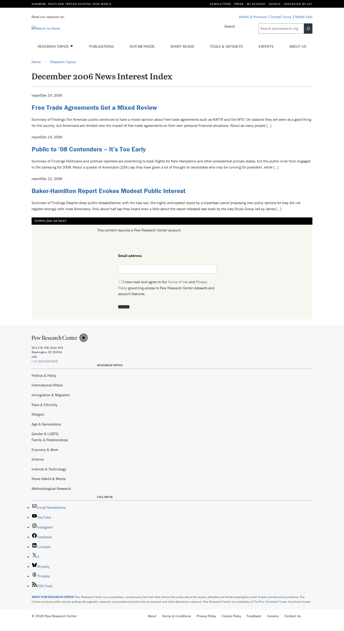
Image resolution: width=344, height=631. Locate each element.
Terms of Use (178, 281)
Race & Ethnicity (45, 404)
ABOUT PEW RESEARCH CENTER (53, 597)
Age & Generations (46, 424)
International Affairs (47, 385)
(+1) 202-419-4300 (45, 361)
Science (38, 459)
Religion (38, 414)
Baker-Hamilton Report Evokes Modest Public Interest (109, 191)
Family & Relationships (50, 439)
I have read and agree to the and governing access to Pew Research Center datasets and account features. (166, 287)
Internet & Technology (49, 469)
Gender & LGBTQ (45, 433)
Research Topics (54, 46)
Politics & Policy (44, 375)
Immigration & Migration (51, 395)
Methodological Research (51, 488)
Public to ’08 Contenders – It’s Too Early (89, 149)
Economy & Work (45, 449)
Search (229, 26)
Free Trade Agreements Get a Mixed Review (94, 107)
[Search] (308, 28)
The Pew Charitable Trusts (270, 602)
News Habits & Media (49, 478)
